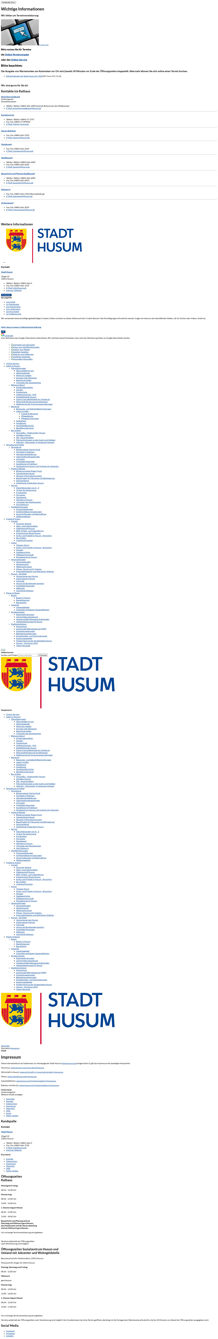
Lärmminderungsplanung (27, 617)
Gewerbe (15, 605)
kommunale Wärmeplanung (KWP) (31, 629)
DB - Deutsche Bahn (25, 437)
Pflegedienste (27, 416)
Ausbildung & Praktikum (26, 464)
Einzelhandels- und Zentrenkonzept (31, 636)
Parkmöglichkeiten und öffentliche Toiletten (35, 571)
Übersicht (10, 1108)
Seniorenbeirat (22, 480)
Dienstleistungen (18, 368)
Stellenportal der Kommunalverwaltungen (34, 404)
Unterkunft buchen (24, 540)
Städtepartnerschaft (25, 554)
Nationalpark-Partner (25, 578)
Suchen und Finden (9, 655)
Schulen (19, 390)
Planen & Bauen (13, 593)
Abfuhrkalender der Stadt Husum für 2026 (24, 76)
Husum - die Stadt (19, 574)
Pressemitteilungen (24, 509)
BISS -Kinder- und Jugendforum (30, 531)
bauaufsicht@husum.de (19, 183)
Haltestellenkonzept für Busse (29, 621)
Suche (8, 1113)
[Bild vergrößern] (44, 262)
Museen (19, 550)
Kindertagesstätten (24, 387)
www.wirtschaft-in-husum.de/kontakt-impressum (41, 1072)
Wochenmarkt (22, 564)
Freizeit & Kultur (13, 519)
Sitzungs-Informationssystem (29, 476)
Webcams (20, 588)
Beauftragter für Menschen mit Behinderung (35, 478)
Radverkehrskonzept (25, 614)
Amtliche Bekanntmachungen (29, 511)
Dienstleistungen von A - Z (27, 488)
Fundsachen (21, 492)
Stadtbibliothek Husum (26, 397)
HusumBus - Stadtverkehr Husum (30, 433)
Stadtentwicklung (18, 624)
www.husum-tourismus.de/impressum (27, 1067)
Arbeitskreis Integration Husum (30, 483)
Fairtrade (20, 581)
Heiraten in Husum (24, 500)
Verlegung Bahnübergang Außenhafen (32, 619)
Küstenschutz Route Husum (28, 533)
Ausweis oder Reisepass (26, 378)
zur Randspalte (12, 304)
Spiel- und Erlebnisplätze (27, 526)
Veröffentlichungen (19, 507)
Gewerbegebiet (23, 607)
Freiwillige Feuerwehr (25, 461)
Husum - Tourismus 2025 (27, 643)
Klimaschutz (21, 626)
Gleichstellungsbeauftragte (28, 456)
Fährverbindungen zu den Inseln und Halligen (35, 440)
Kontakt (9, 1101)
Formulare (20, 495)
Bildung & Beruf (18, 385)
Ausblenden (6, 295)
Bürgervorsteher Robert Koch (29, 471)
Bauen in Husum (23, 598)
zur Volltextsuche (13, 314)
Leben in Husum (13, 366)
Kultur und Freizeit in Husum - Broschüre (34, 535)
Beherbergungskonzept (26, 633)
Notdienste (21, 423)
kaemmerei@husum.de (19, 196)
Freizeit (14, 521)
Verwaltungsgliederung (26, 454)
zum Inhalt (10, 302)
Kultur (14, 543)
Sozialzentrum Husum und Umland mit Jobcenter (37, 466)
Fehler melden (12, 1115)
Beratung (15, 406)
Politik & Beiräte (18, 468)
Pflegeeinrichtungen (30, 418)
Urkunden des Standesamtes (28, 382)
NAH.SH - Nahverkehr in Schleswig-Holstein (35, 442)
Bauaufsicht (21, 602)
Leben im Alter (22, 411)
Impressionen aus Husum (27, 576)
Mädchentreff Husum (25, 528)
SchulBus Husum (23, 435)
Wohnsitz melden (23, 375)
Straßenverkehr (18, 612)
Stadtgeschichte (23, 552)
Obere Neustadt (23, 645)
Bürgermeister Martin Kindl (28, 449)
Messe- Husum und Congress (29, 569)
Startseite (10, 1099)
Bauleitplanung (22, 600)
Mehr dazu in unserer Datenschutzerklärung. (21, 327)
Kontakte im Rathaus (25, 452)
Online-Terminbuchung (26, 490)
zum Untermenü (13, 309)
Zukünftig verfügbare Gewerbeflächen (32, 609)
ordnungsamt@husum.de (20, 209)
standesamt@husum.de (19, 151)
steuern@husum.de (18, 137)
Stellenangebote (23, 516)
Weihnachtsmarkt (24, 566)
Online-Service (19, 59)
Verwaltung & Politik (15, 445)
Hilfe (8, 1111)
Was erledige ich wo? (25, 370)
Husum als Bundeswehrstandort (30, 583)
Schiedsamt (21, 421)
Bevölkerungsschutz (25, 428)
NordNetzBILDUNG (25, 425)
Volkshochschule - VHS (26, 394)
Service (14, 485)
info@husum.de (16, 288)
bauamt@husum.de (18, 167)
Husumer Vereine (23, 523)
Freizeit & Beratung (29, 413)
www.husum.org (69, 1063)
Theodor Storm (22, 545)
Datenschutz (11, 1103)
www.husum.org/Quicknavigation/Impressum (36, 1081)
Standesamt (21, 497)
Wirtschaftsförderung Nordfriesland (32, 401)
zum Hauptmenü (13, 306)
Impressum (15, 1048)
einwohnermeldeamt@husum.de (23, 108)
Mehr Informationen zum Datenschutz (17, 340)
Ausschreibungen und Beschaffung (31, 514)
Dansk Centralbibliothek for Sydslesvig (33, 399)
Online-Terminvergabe (17, 54)
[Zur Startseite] (58, 707)
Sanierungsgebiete (24, 638)
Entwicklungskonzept (25, 631)
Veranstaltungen (18, 559)
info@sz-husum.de (17, 124)
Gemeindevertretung (25, 473)
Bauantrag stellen (23, 380)
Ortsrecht (20, 459)
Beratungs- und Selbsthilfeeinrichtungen (33, 409)
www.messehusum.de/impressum (22, 1076)
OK (3, 332)
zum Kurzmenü (12, 311)
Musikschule (21, 392)
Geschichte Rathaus (24, 590)
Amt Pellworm (22, 504)
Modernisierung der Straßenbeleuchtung (34, 641)
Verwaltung (16, 447)
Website (13, 290)
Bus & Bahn (16, 430)
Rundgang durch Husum (26, 557)
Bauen (14, 595)
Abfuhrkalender (23, 373)
